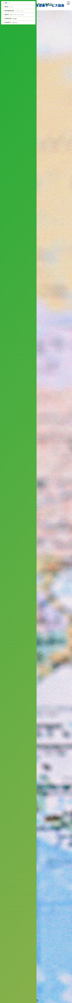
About (13, 14)
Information (14, 10)
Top (7, 3)
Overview (10, 18)
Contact (11, 22)
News (8, 7)
